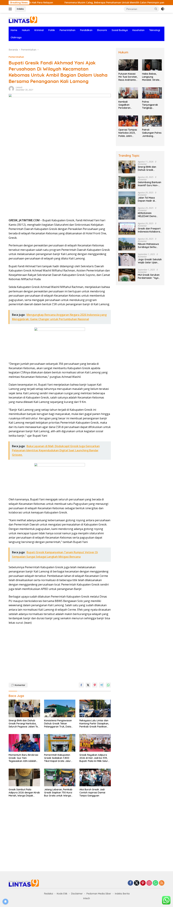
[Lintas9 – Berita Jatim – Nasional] (23, 19)
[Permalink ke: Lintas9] (11, 88)
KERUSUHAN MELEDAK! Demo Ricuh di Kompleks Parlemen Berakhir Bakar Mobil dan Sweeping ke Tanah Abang (149, 215)
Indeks (20, 8)
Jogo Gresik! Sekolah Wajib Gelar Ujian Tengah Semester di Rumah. (150, 261)
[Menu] (11, 9)
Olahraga (16, 37)
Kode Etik (62, 893)
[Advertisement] (60, 191)
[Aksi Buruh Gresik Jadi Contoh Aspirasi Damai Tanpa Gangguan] (95, 777)
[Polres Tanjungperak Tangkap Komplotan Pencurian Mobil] (152, 93)
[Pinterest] (143, 883)
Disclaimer (77, 893)
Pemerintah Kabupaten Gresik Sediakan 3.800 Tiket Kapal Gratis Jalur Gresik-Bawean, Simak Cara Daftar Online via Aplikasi (57, 758)
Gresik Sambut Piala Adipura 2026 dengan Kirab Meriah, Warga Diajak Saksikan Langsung (24, 792)
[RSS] (161, 883)
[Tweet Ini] (88, 685)
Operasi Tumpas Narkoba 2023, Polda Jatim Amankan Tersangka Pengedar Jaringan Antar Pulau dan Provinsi (127, 133)
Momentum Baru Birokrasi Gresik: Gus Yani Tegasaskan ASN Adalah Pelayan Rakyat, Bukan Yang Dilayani (23, 758)
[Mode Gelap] (162, 9)
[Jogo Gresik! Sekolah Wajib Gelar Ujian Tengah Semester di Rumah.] (126, 259)
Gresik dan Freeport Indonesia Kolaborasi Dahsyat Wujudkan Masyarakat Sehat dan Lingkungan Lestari (150, 230)
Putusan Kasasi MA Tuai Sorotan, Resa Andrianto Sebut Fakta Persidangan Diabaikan (127, 77)
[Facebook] (130, 883)
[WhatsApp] (155, 883)
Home (14, 30)
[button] (156, 9)
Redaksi (48, 893)
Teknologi (154, 30)
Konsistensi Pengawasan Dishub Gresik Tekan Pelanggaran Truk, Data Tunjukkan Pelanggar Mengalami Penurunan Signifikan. (58, 723)
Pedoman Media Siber (98, 893)
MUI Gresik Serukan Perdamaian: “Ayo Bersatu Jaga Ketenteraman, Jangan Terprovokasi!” (148, 276)
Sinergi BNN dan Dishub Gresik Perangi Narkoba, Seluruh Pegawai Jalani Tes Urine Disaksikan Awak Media (24, 723)
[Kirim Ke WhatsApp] (108, 685)
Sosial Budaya (120, 30)
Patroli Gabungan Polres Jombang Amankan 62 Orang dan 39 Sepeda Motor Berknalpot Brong (152, 133)
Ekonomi (102, 30)
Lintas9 (19, 87)
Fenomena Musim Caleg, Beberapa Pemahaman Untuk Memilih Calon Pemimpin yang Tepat (99, 2)
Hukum (26, 30)
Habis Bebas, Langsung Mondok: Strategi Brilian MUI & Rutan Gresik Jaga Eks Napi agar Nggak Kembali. (151, 77)
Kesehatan (138, 30)
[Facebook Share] (81, 685)
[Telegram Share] (101, 685)
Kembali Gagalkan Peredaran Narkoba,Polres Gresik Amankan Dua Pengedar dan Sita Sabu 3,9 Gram (128, 105)
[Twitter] (136, 883)
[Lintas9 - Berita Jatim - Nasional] (24, 882)
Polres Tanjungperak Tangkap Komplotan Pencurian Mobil (151, 105)
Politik (51, 30)
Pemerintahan (67, 30)
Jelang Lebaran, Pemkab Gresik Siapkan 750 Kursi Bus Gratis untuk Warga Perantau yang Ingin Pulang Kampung (59, 792)
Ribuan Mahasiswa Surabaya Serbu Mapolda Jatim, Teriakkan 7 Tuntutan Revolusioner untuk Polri (150, 245)
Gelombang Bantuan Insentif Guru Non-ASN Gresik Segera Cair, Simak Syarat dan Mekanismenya (149, 184)
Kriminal (39, 30)
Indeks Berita (122, 893)
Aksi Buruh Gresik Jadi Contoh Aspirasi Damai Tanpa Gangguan (92, 792)
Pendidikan (86, 30)
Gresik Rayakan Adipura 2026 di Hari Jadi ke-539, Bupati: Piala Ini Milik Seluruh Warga (95, 758)
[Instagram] (149, 883)
